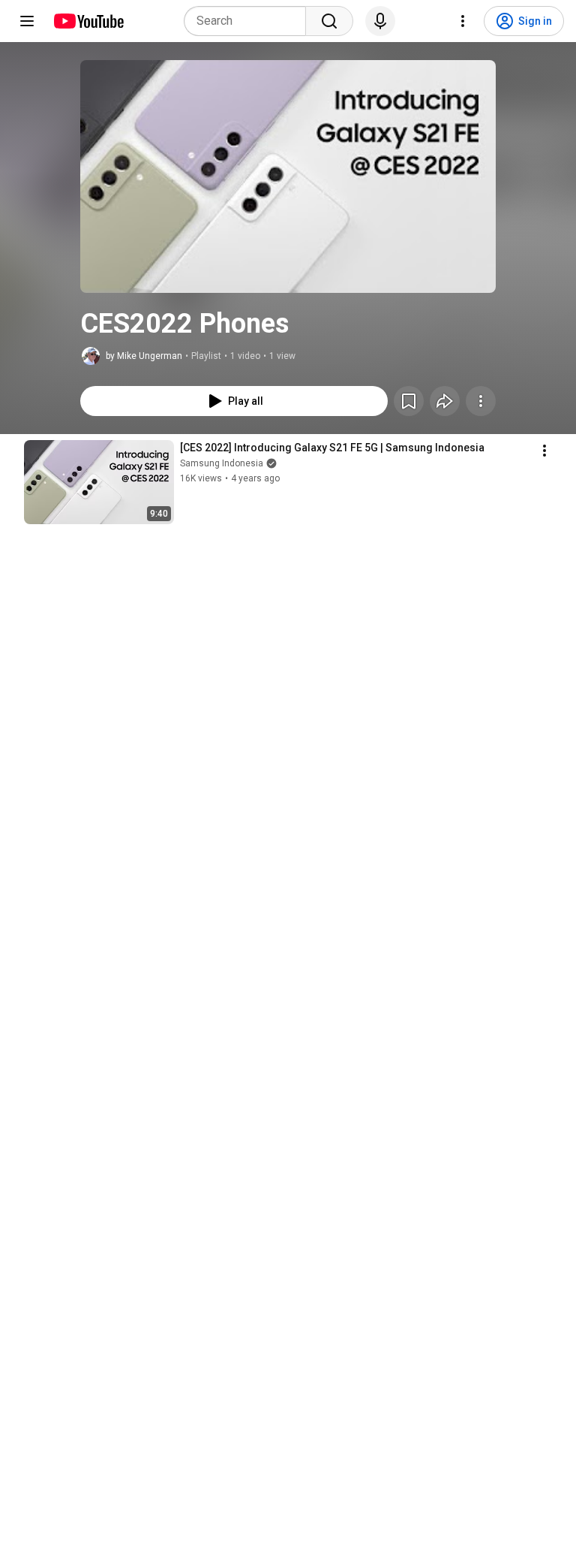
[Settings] (463, 21)
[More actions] (481, 401)
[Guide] (27, 21)
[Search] (329, 21)
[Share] (445, 401)
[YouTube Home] (88, 21)
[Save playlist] (409, 401)
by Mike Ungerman (144, 356)
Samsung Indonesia (221, 463)
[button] (288, 176)
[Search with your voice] (380, 21)
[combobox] (249, 21)
